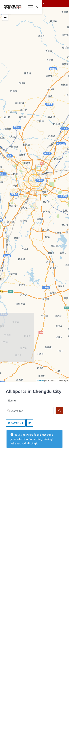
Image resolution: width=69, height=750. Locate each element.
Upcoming (15, 422)
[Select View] (29, 423)
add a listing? (29, 443)
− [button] (5, 17)
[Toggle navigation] (30, 7)
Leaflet (40, 380)
